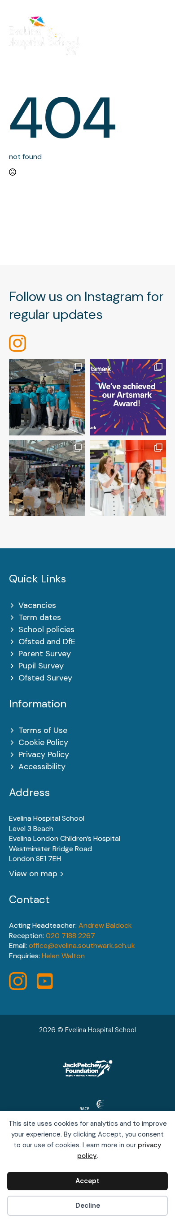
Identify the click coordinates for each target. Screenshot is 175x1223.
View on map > (36, 873)
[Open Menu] (161, 41)
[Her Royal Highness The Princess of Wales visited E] (128, 478)
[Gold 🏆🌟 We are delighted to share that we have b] (128, 397)
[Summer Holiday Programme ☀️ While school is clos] (47, 397)
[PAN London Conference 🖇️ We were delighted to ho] (47, 478)
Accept (87, 1180)
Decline (87, 1205)
